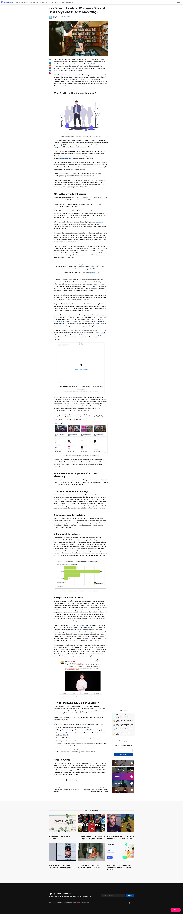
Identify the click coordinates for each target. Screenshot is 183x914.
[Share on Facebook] (50, 60)
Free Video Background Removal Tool (62, 2)
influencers (77, 68)
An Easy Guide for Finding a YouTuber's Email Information (89, 867)
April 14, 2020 (94, 272)
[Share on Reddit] (50, 66)
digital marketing (73, 780)
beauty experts (66, 158)
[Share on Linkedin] (50, 69)
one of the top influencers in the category (87, 335)
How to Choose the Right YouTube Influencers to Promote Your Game (120, 837)
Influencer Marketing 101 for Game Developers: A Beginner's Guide (91, 837)
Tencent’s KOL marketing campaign (84, 627)
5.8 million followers (97, 324)
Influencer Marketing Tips (27, 2)
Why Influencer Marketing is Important (59, 837)
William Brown (58, 18)
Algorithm (51, 862)
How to (80, 862)
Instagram (99, 222)
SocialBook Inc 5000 (112, 862)
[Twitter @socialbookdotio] (132, 902)
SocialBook (95, 455)
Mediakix (96, 591)
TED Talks (90, 730)
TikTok (62, 224)
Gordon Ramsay (73, 391)
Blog (16, 2)
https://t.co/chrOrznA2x (94, 268)
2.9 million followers (75, 255)
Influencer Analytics (54, 833)
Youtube (109, 833)
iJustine (68, 397)
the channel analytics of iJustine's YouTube (75, 415)
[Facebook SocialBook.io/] (129, 902)
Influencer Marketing (60, 780)
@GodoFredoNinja (85, 902)
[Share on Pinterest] (50, 72)
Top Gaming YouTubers (42, 2)
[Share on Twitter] (50, 63)
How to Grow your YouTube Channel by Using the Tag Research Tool (62, 868)
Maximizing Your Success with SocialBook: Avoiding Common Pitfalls (119, 868)
